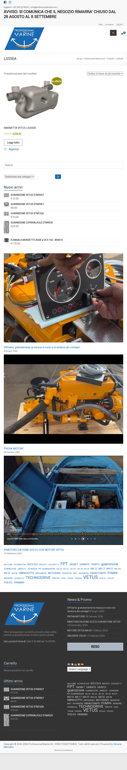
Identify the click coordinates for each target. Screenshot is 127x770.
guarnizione (109, 564)
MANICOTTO (26, 573)
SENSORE (8, 578)
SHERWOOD (19, 578)
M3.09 (73, 569)
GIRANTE (85, 564)
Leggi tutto (13, 142)
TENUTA (55, 578)
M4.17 (102, 568)
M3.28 (80, 569)
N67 (75, 573)
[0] (122, 34)
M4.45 (117, 568)
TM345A (78, 578)
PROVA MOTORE (13, 448)
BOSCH (43, 564)
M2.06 (66, 569)
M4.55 (7, 573)
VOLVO (8, 582)
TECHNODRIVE (38, 578)
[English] (68, 664)
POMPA (113, 573)
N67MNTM (84, 573)
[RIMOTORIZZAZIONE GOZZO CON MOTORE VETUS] (63, 502)
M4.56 (15, 573)
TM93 (63, 578)
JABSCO (22, 569)
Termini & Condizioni (63, 750)
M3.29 (86, 569)
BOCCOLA (32, 564)
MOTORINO (54, 573)
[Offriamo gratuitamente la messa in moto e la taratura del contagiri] (63, 299)
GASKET (73, 564)
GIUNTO (95, 564)
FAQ (101, 24)
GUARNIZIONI (10, 569)
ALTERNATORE (20, 565)
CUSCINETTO (53, 565)
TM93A (70, 578)
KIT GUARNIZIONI (47, 569)
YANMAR (19, 582)
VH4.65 (102, 578)
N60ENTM (67, 573)
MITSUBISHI (41, 573)
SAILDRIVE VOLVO (76, 635)
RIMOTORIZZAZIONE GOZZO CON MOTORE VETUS (34, 549)
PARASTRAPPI (98, 573)
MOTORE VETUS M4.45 (79, 630)
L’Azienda (109, 24)
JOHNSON (32, 569)
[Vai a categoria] (58, 176)
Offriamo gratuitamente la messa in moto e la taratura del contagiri (42, 347)
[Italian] (78, 664)
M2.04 (59, 569)
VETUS (90, 577)
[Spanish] (82, 664)
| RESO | (119, 24)
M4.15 (94, 568)
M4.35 (109, 568)
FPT (64, 564)
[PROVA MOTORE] (63, 400)
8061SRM (8, 564)
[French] (72, 664)
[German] (75, 664)
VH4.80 (110, 578)
